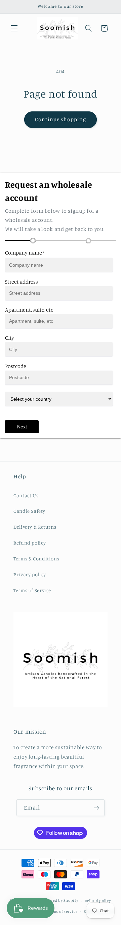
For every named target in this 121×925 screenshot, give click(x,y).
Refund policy (29, 543)
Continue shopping (60, 119)
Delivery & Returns (34, 527)
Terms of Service (32, 590)
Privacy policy (29, 574)
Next (22, 426)
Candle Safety (29, 511)
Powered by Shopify (59, 900)
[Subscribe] (96, 807)
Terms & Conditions (36, 558)
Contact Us (25, 495)
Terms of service (62, 911)
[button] (14, 28)
